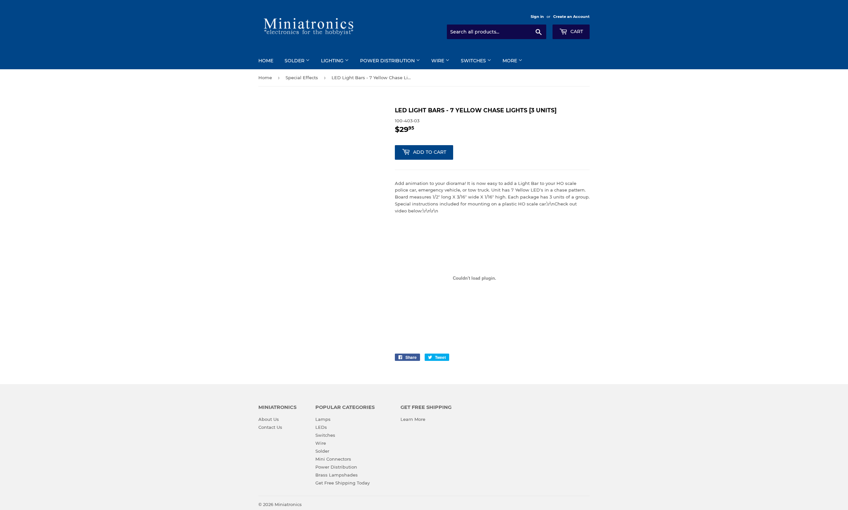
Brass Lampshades (336, 475)
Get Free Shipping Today (342, 482)
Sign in (537, 16)
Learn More (412, 419)
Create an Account (571, 16)
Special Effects (302, 77)
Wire (438, 61)
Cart (576, 31)
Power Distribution (388, 61)
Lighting (333, 61)
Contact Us (270, 427)
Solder (295, 61)
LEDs (321, 427)
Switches (474, 61)
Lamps (323, 419)
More (510, 61)
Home (265, 61)
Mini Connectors (333, 459)
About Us (268, 419)
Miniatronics (288, 504)
